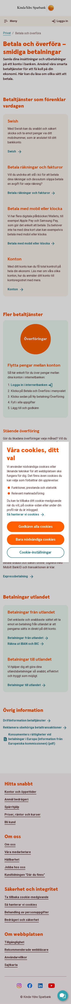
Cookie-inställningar (35, 552)
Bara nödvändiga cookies (35, 539)
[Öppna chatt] (62, 995)
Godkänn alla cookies (36, 526)
